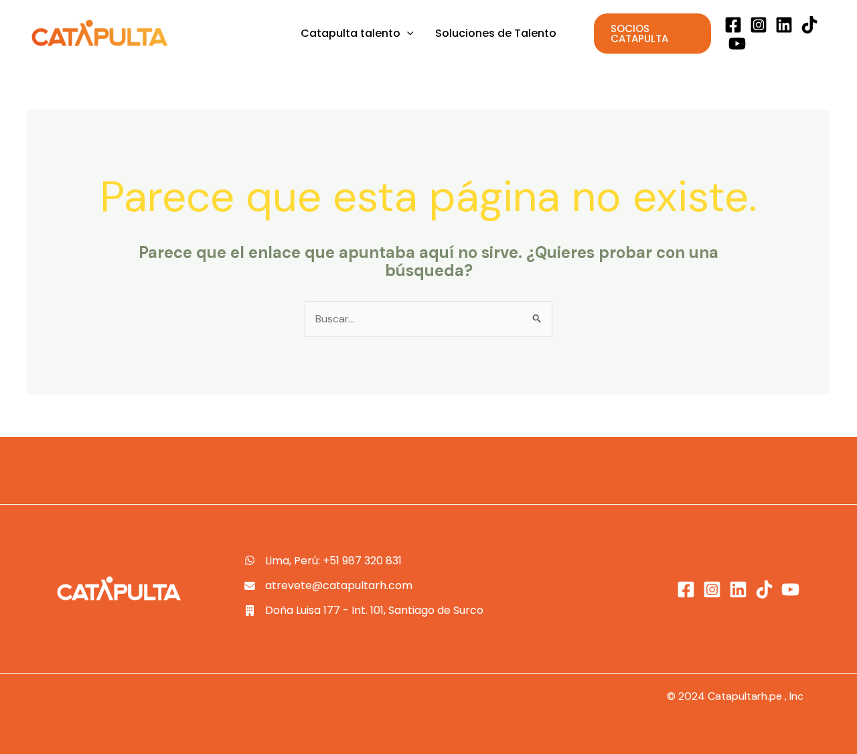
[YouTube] (737, 43)
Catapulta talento (350, 33)
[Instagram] (758, 25)
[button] (407, 33)
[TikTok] (809, 25)
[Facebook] (733, 25)
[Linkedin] (784, 25)
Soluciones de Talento (495, 33)
